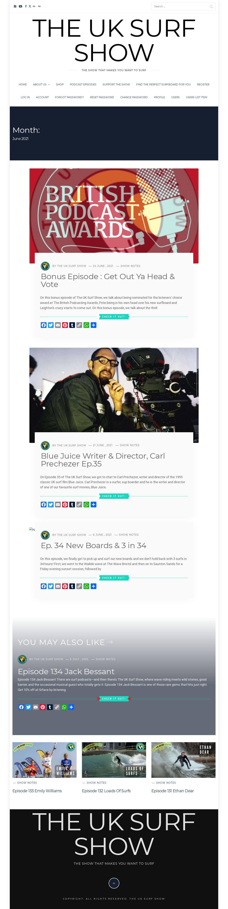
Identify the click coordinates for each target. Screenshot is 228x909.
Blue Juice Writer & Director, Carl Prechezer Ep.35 (103, 459)
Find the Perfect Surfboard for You (163, 84)
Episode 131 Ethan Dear (172, 790)
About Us (39, 84)
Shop (60, 84)
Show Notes (130, 266)
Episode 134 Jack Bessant (66, 671)
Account (42, 97)
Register (203, 84)
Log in (25, 97)
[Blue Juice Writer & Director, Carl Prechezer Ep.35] (114, 395)
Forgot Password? (69, 97)
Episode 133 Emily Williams (37, 790)
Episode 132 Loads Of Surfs (106, 790)
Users (175, 97)
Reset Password (102, 97)
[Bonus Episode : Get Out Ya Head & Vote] (114, 216)
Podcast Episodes (83, 84)
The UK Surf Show (114, 40)
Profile (159, 97)
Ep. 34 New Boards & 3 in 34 (93, 545)
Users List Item (196, 97)
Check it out (113, 316)
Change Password (134, 97)
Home (23, 84)
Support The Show (116, 84)
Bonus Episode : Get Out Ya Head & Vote (108, 280)
